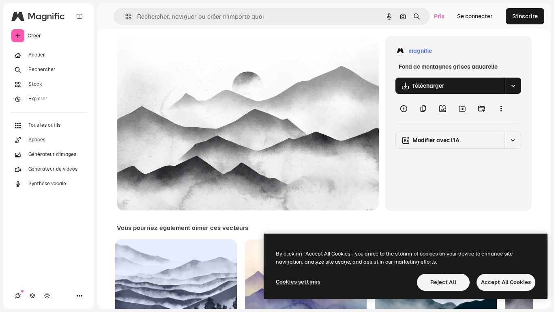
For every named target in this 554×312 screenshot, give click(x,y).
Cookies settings (298, 281)
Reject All (443, 282)
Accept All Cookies (506, 282)
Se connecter (475, 16)
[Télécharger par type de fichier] (513, 86)
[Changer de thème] (47, 295)
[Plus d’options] (501, 108)
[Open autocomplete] (125, 16)
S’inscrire (525, 16)
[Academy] (32, 295)
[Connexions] (17, 295)
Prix (439, 16)
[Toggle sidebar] (79, 16)
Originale (170, 51)
